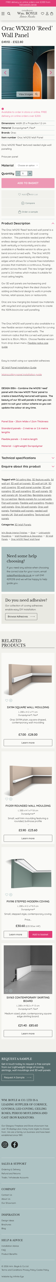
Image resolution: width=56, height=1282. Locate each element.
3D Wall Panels (23, 524)
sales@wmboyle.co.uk (19, 575)
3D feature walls (41, 479)
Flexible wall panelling (32, 502)
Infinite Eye (18, 1276)
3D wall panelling (21, 491)
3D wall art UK (39, 483)
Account (47, 13)
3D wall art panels (21, 483)
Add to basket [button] (40, 934)
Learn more (28, 742)
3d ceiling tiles (23, 479)
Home (27, 14)
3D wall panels (40, 491)
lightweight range (28, 4)
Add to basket (28, 183)
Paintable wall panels (22, 510)
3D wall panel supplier (29, 487)
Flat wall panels (10, 502)
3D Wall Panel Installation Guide (18, 367)
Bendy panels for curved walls (35, 498)
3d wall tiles (25, 495)
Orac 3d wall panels (26, 506)
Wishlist (42, 13)
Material (7, 165)
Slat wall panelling (24, 514)
